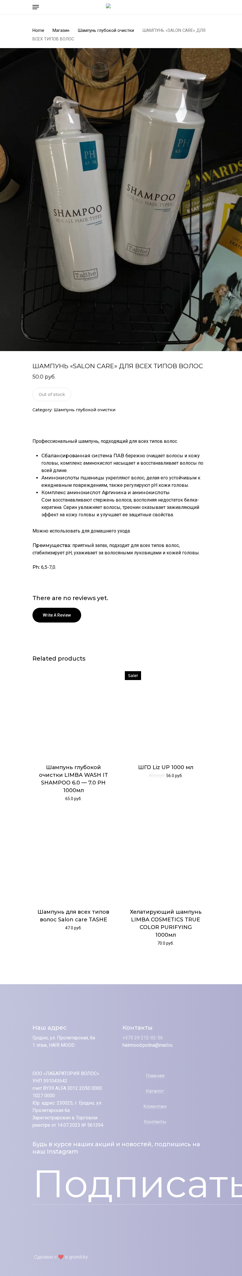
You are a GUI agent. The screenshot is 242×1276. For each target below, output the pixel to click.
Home (38, 30)
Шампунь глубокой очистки (106, 30)
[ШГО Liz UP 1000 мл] (166, 712)
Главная (155, 1075)
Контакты (155, 1121)
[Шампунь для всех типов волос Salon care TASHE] (73, 857)
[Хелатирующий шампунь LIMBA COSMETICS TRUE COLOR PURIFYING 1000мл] (166, 857)
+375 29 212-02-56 (142, 1038)
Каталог (155, 1091)
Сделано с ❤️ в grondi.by (61, 1257)
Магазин (61, 30)
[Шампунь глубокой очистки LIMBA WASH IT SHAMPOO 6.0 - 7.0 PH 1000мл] (73, 712)
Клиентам (154, 1106)
